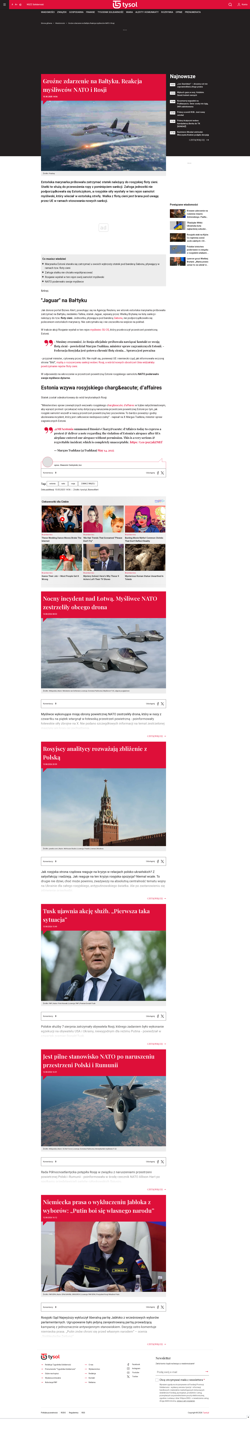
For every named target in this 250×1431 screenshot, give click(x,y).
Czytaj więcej (197, 140)
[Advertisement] (125, 50)
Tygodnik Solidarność (110, 12)
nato (63, 483)
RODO (63, 1412)
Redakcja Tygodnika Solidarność (58, 1364)
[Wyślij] (207, 1371)
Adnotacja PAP (51, 1382)
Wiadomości (48, 12)
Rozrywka (167, 12)
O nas (91, 1364)
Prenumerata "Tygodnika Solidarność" (60, 1369)
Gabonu (118, 318)
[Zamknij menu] (4, 4)
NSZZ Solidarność (35, 4)
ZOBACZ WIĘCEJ (88, 483)
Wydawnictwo (94, 1369)
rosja (73, 483)
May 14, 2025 (106, 450)
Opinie (179, 12)
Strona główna (46, 23)
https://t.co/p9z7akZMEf (146, 442)
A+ (16, 4)
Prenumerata (193, 12)
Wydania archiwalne (53, 1378)
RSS (83, 1412)
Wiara (129, 12)
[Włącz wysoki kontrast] (20, 4)
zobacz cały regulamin (186, 1401)
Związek (62, 12)
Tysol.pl (206, 1412)
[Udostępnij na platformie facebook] (158, 472)
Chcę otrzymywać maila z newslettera (182, 1380)
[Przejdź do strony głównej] (122, 4)
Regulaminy (73, 1412)
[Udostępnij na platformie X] (162, 472)
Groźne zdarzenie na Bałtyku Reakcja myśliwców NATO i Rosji (91, 23)
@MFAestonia (64, 429)
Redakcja (92, 1373)
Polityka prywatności (49, 1412)
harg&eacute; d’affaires (121, 405)
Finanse (90, 12)
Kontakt (92, 1378)
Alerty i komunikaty (147, 12)
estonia (52, 483)
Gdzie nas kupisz (52, 1373)
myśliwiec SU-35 (99, 330)
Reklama (92, 1382)
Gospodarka (76, 12)
